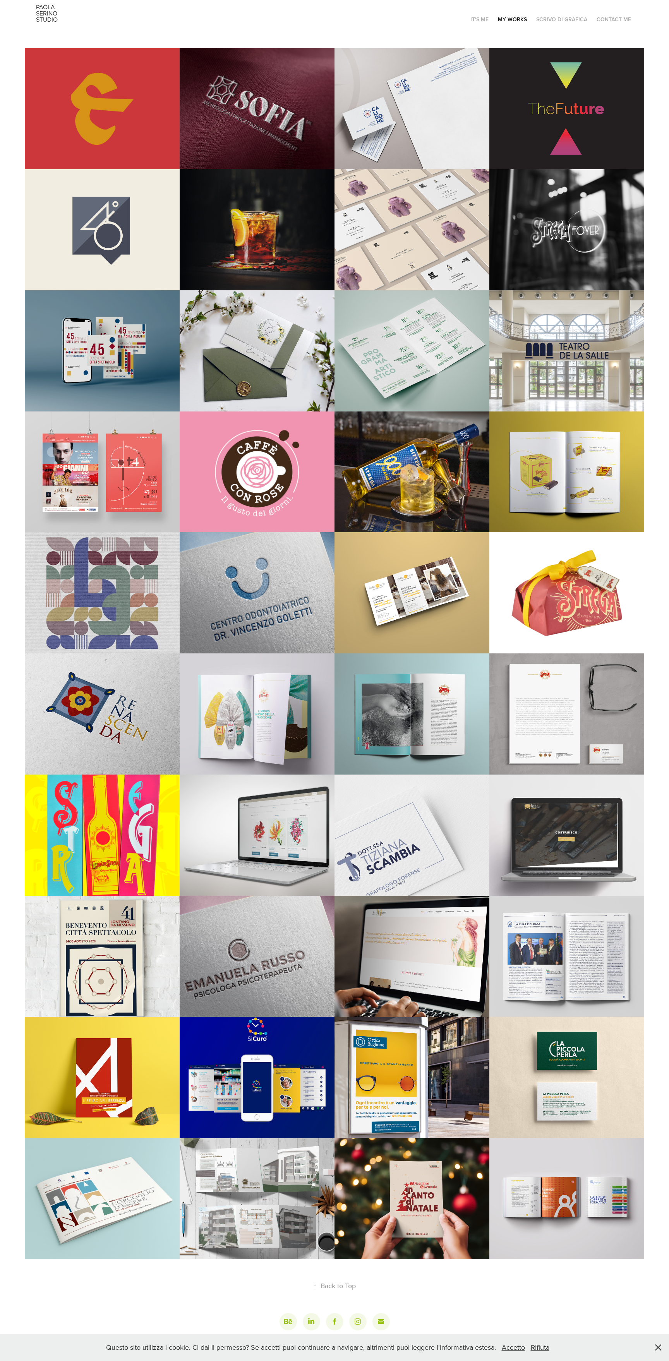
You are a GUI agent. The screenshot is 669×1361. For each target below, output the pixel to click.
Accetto (513, 1347)
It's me (479, 19)
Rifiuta (540, 1347)
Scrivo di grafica (561, 19)
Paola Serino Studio (47, 13)
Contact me (614, 19)
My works (512, 19)
